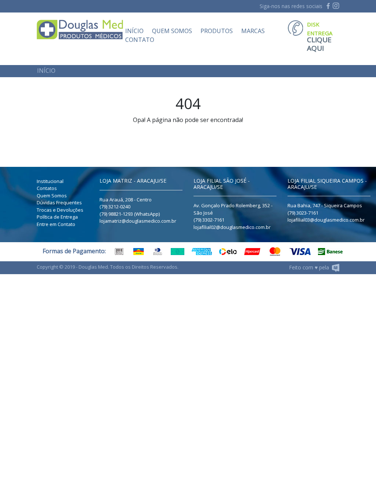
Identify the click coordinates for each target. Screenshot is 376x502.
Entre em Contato (56, 224)
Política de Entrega (57, 217)
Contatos (47, 188)
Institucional (50, 181)
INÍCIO (134, 31)
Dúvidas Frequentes (59, 202)
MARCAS (253, 31)
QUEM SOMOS (172, 31)
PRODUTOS (216, 31)
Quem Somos (52, 195)
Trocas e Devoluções (60, 210)
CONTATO (139, 40)
